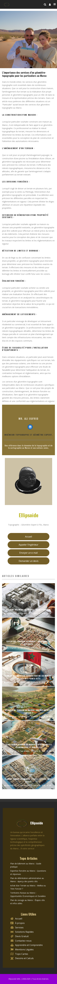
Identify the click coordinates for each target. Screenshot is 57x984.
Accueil (28, 536)
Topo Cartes (21, 953)
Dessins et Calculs (24, 958)
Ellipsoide (28, 515)
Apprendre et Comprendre (29, 945)
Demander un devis (28, 560)
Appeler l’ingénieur (28, 544)
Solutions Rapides (24, 931)
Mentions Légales (24, 949)
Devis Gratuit (22, 936)
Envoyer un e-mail (28, 552)
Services (19, 927)
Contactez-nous (23, 940)
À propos (20, 923)
